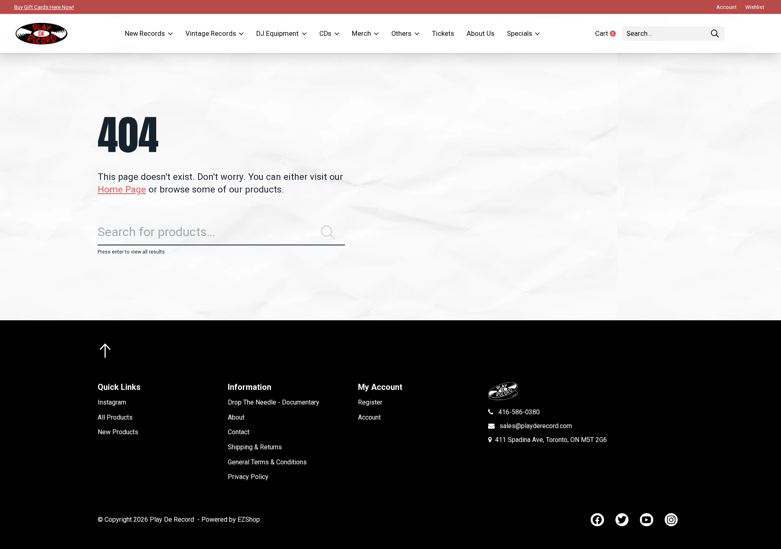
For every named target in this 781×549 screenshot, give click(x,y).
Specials (519, 33)
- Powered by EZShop (228, 519)
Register (370, 402)
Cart (608, 33)
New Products (118, 432)
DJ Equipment (277, 33)
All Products (115, 417)
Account (369, 417)
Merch (361, 33)
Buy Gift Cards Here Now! (44, 7)
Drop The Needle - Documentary (273, 402)
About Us (480, 33)
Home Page (122, 189)
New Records (145, 33)
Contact (238, 432)
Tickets (443, 33)
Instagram (112, 402)
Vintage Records (210, 33)
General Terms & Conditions (267, 462)
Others (401, 33)
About (236, 417)
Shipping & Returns (255, 447)
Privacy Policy (248, 477)
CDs (325, 33)
